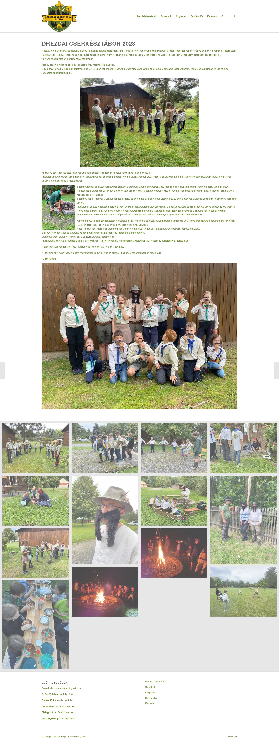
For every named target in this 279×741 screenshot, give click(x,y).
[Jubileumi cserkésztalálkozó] (276, 370)
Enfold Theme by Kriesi (77, 736)
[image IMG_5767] (175, 449)
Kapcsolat (150, 703)
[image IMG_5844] (244, 521)
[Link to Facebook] (234, 16)
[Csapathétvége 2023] (2, 370)
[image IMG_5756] (106, 521)
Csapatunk (150, 686)
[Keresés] (222, 16)
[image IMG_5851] (106, 593)
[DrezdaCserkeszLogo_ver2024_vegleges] (59, 16)
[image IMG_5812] (244, 449)
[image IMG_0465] (37, 625)
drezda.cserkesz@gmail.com (66, 688)
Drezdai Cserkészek (154, 681)
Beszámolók (151, 697)
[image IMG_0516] (244, 593)
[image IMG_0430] (175, 502)
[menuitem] (147, 16)
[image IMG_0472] (175, 554)
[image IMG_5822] (37, 502)
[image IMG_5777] (106, 449)
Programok (150, 692)
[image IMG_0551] (37, 554)
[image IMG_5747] (37, 449)
